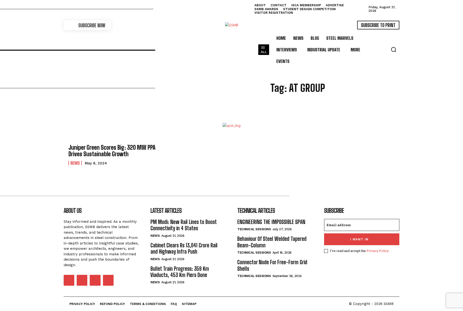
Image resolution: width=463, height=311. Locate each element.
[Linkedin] (82, 280)
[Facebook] (69, 280)
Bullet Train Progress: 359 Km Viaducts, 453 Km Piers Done (179, 271)
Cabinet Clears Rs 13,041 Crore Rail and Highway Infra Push (184, 248)
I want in (359, 239)
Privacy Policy (377, 251)
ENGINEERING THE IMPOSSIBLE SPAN (271, 222)
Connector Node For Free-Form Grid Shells (272, 265)
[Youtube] (108, 280)
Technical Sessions (254, 229)
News (75, 163)
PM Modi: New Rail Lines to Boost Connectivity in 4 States (183, 225)
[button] (393, 49)
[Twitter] (95, 280)
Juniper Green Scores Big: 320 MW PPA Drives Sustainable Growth (112, 150)
